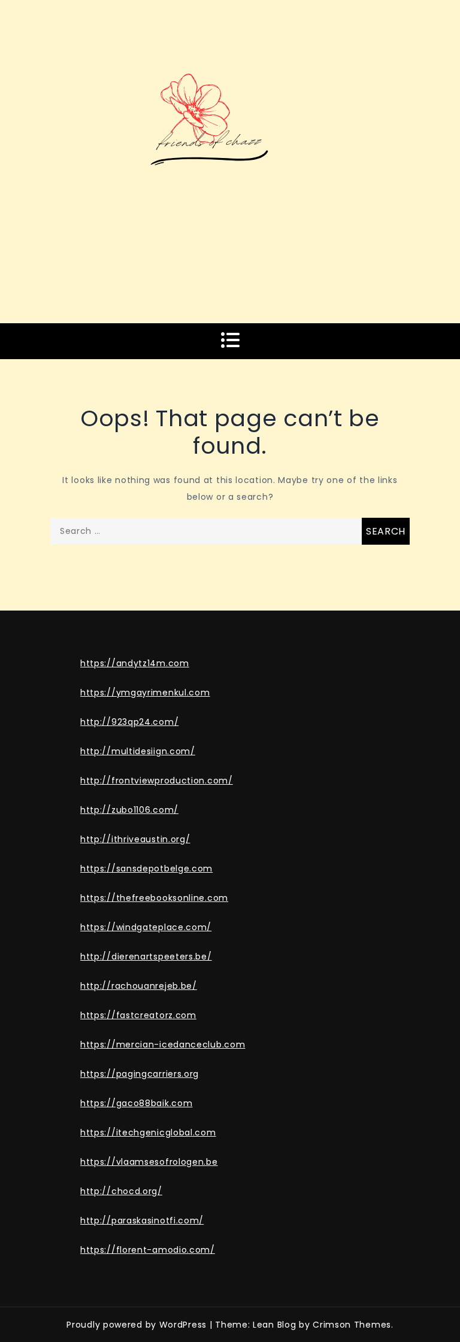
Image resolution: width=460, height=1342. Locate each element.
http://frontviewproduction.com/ (156, 781)
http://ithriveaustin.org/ (135, 839)
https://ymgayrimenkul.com (145, 693)
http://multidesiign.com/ (137, 751)
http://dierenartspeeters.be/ (146, 957)
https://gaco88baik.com (136, 1103)
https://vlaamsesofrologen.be (149, 1162)
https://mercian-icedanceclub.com (162, 1044)
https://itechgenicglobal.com (148, 1132)
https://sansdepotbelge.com (146, 869)
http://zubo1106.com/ (129, 810)
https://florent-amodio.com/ (147, 1250)
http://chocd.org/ (121, 1191)
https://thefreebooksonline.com (154, 898)
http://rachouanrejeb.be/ (138, 986)
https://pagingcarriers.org (139, 1074)
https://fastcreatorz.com (138, 1015)
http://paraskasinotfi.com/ (142, 1220)
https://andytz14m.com (134, 663)
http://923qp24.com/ (129, 722)
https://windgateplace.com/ (145, 927)
